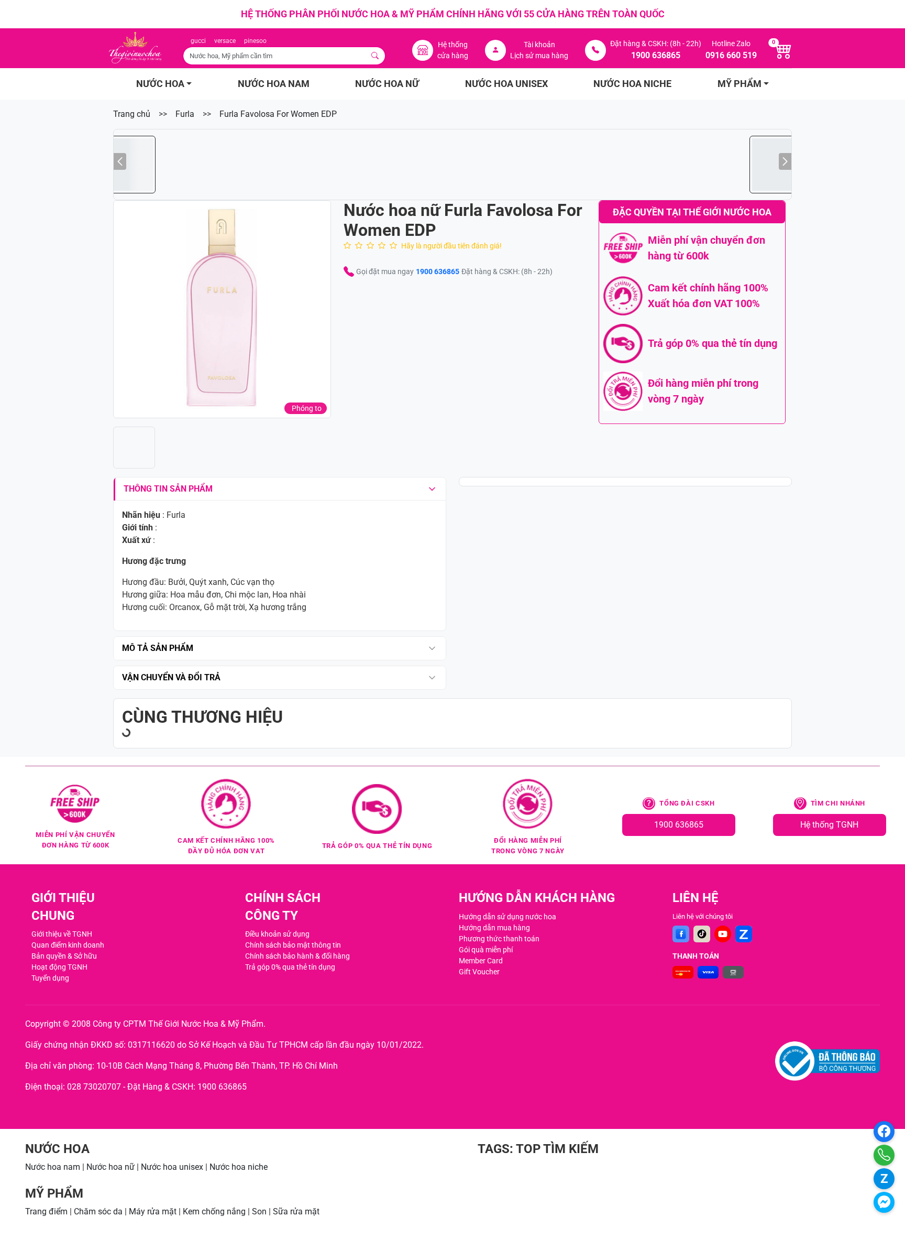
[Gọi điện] (884, 1155)
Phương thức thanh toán (499, 938)
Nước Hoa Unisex (506, 84)
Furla (184, 114)
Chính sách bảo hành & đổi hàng (297, 956)
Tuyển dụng (50, 978)
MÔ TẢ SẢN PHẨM (157, 648)
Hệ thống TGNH (829, 825)
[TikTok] (701, 934)
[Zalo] (743, 934)
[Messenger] (884, 1202)
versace (225, 41)
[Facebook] (680, 934)
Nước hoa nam (52, 1167)
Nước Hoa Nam (274, 84)
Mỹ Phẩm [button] (739, 84)
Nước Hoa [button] (160, 84)
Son (259, 1211)
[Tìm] (375, 56)
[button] (222, 309)
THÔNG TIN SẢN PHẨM (168, 489)
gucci (198, 41)
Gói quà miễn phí (486, 949)
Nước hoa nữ (110, 1167)
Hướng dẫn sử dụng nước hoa (507, 916)
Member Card (481, 961)
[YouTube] (722, 934)
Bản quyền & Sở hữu (64, 956)
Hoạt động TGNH (59, 967)
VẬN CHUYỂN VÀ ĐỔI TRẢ (171, 677)
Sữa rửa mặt (296, 1211)
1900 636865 (437, 271)
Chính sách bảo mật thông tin (293, 945)
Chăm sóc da (98, 1211)
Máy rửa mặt (152, 1211)
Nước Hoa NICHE (632, 84)
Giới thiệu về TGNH (61, 934)
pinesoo (255, 41)
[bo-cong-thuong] (827, 1061)
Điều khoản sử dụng (277, 934)
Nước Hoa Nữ (387, 84)
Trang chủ (131, 114)
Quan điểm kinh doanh (67, 945)
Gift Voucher (479, 972)
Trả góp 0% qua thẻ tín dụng (290, 967)
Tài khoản (539, 44)
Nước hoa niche (238, 1167)
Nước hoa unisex (172, 1167)
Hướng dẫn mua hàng (494, 927)
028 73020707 (94, 1087)
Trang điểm (46, 1211)
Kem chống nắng (214, 1211)
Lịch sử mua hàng (539, 55)
